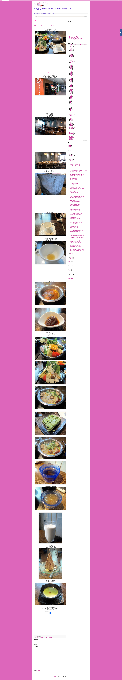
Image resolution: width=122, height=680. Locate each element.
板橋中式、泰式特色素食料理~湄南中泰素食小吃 (77, 174)
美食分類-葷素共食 (40, 637)
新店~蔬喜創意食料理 (73, 221)
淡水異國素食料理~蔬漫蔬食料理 (75, 241)
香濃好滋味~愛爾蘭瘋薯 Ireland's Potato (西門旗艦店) (78, 180)
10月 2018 (72, 158)
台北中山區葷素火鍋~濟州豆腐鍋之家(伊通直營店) (77, 193)
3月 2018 (71, 257)
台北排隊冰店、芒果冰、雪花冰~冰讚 (75, 242)
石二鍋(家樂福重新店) (50, 73)
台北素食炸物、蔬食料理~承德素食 (75, 187)
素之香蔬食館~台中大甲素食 (73, 36)
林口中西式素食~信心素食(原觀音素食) (76, 197)
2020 (70, 151)
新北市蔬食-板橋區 (46, 637)
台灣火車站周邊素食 (72, 127)
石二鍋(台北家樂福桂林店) (50, 72)
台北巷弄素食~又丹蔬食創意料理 (75, 165)
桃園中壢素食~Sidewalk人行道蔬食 (75, 164)
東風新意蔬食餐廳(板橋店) (74, 192)
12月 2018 (72, 155)
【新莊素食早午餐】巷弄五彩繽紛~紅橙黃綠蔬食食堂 (78, 219)
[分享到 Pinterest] (40, 636)
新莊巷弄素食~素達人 (73, 163)
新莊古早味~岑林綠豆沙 (73, 179)
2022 (70, 149)
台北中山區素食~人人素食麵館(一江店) (76, 213)
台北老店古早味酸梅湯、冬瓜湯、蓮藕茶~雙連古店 (77, 188)
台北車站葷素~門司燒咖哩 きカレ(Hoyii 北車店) (77, 206)
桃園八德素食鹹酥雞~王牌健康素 (75, 204)
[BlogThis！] (37, 636)
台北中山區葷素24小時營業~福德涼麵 (75, 234)
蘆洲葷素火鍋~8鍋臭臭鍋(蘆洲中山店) (75, 246)
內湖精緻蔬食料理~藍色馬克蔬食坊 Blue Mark (77, 237)
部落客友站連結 (70, 278)
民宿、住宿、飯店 (71, 114)
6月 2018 (71, 253)
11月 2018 (71, 156)
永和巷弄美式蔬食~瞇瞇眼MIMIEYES (75, 238)
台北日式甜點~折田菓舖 (73, 195)
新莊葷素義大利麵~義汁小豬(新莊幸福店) (76, 175)
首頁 (50, 669)
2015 (70, 264)
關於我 (54, 13)
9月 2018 (71, 159)
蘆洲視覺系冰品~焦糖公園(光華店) (75, 245)
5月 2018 (71, 254)
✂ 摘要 (80, 44)
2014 (70, 265)
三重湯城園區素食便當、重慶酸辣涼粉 (75, 201)
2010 (70, 270)
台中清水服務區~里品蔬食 (74, 208)
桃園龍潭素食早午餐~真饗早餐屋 (75, 218)
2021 (70, 150)
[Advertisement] (45, 22)
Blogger (62, 676)
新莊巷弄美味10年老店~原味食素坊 (75, 214)
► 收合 (75, 44)
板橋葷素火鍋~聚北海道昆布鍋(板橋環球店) (44, 26)
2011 (70, 269)
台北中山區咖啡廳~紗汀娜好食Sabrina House (77, 250)
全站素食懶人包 (49, 13)
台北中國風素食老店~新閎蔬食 (74, 178)
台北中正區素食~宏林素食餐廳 (74, 205)
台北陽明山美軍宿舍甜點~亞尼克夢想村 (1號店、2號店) (78, 170)
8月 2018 (71, 160)
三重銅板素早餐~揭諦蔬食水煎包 (75, 209)
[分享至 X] (38, 636)
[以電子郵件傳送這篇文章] (36, 636)
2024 (70, 146)
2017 (70, 261)
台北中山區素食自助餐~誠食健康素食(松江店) (77, 196)
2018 (70, 154)
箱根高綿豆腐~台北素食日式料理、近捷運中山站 (76, 39)
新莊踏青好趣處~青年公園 (74, 226)
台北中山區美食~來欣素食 (74, 227)
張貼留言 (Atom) (38, 670)
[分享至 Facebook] (39, 636)
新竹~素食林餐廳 (72, 182)
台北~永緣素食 (72, 184)
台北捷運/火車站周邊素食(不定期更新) (40, 13)
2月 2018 (71, 258)
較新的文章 (36, 669)
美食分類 (70, 46)
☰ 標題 (85, 44)
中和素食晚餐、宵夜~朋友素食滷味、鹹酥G (76, 210)
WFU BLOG (68, 676)
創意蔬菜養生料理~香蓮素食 (74, 183)
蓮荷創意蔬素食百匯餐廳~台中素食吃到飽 (75, 38)
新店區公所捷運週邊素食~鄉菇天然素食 (76, 222)
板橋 (37, 637)
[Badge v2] (50, 619)
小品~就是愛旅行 (54, 676)
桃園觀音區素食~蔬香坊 (73, 217)
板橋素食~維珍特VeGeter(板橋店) (75, 232)
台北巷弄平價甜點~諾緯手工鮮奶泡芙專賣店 (76, 169)
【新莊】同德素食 (72, 200)
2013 (70, 266)
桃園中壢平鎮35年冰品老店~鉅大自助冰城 (76, 171)
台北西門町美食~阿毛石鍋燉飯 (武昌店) (76, 240)
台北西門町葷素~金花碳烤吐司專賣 (75, 231)
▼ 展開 (71, 44)
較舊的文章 (64, 669)
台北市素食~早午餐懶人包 (74, 251)
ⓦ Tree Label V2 (85, 140)
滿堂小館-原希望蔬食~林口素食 (74, 37)
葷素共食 (50, 637)
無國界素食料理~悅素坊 (73, 191)
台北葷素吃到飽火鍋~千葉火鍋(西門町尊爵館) (77, 249)
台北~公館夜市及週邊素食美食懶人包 (75, 223)
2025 (70, 145)
